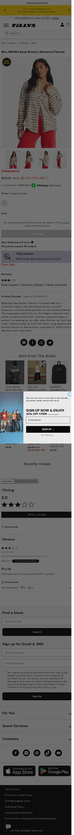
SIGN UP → (48, 429)
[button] (70, 377)
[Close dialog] (70, 394)
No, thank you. (47, 435)
